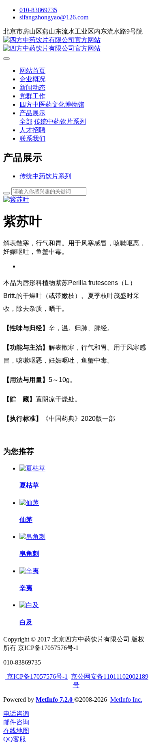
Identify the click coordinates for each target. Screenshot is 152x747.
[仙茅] (29, 502)
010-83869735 (38, 9)
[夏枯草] (32, 468)
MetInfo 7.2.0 (54, 699)
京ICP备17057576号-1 (36, 676)
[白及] (29, 604)
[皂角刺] (32, 536)
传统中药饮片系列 (45, 176)
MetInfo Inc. (126, 699)
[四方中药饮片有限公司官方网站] (76, 44)
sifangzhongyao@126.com (53, 17)
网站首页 (32, 70)
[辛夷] (29, 571)
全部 (25, 121)
